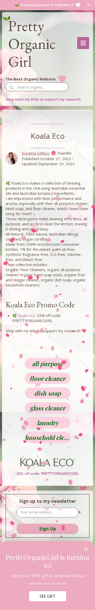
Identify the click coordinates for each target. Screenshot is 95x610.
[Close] (86, 549)
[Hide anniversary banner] (88, 5)
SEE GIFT (48, 596)
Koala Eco (26, 315)
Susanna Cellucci (35, 153)
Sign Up (47, 528)
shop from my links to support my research (43, 99)
